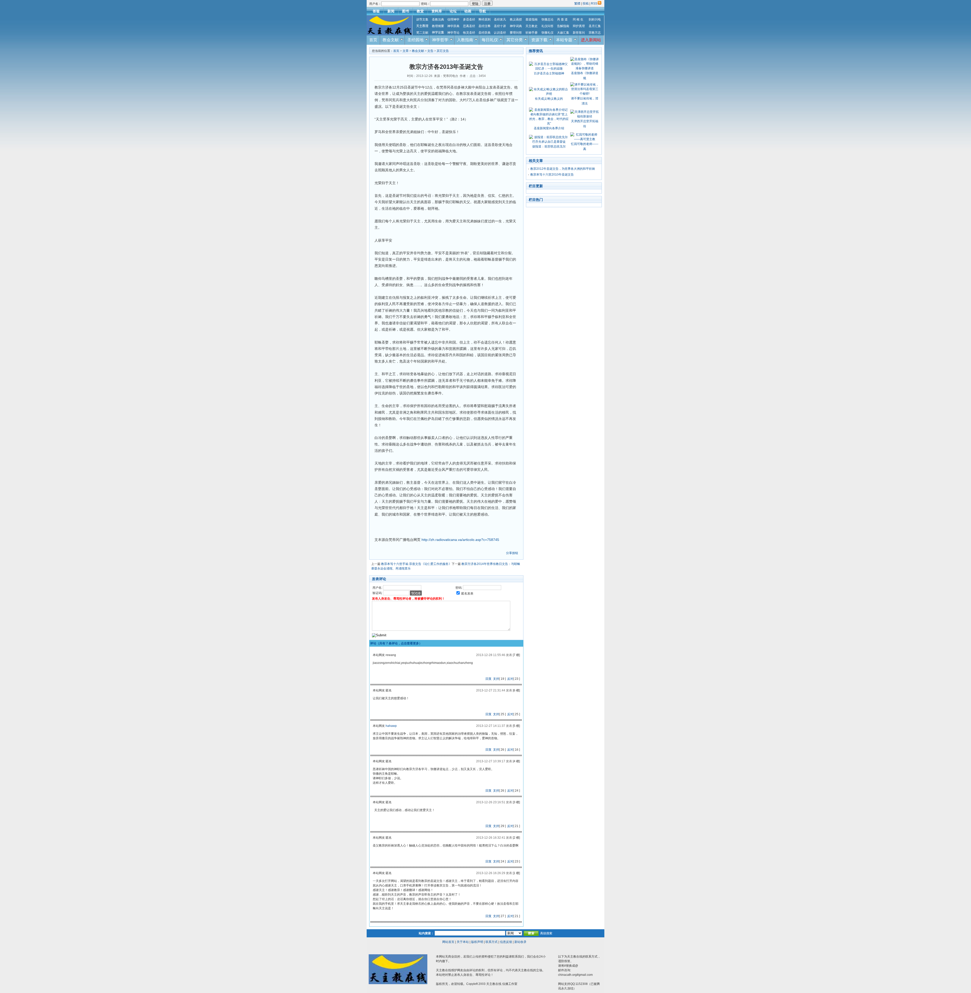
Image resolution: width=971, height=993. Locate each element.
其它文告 (443, 51)
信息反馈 (506, 942)
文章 (406, 51)
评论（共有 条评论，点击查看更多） (396, 643)
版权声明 (477, 942)
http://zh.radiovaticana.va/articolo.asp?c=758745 (460, 540)
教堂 (420, 11)
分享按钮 (512, 553)
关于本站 (463, 942)
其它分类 (514, 40)
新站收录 (520, 942)
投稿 (586, 3)
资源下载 (539, 40)
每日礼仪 (490, 40)
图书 (405, 11)
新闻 (390, 11)
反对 (510, 679)
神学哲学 (440, 40)
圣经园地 (415, 40)
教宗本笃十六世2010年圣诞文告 (552, 174)
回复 (489, 679)
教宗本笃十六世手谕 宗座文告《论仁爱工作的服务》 (416, 564)
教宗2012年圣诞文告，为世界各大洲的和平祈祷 (562, 169)
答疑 (376, 11)
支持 (496, 679)
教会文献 (391, 40)
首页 (373, 40)
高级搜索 (546, 933)
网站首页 (448, 942)
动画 (467, 11)
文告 (430, 51)
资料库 (436, 11)
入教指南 (465, 40)
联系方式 (492, 942)
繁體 (577, 3)
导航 (482, 11)
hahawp (391, 726)
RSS (594, 3)
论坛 (453, 11)
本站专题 (564, 40)
